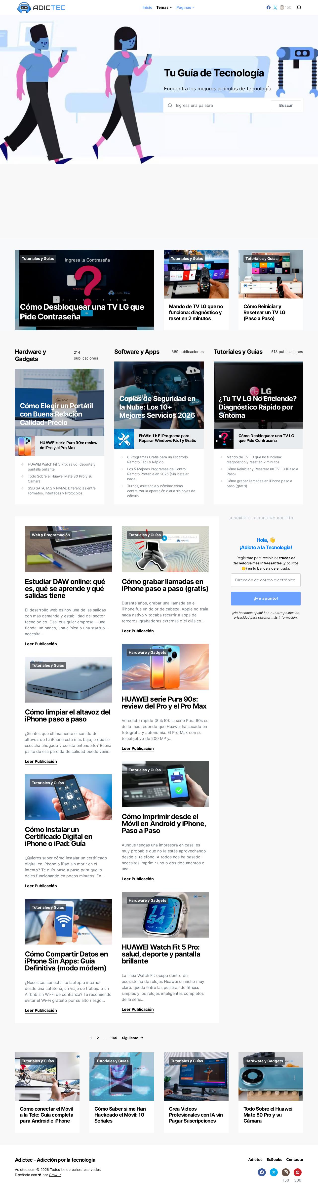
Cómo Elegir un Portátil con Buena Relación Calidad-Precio (56, 414)
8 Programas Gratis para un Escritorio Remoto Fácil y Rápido (157, 459)
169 (114, 1038)
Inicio (147, 7)
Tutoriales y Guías (38, 258)
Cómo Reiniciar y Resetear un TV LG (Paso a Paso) (264, 312)
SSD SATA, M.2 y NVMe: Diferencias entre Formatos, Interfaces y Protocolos (62, 490)
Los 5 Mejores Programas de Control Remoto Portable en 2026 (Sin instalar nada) (158, 474)
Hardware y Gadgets (30, 355)
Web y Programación (51, 535)
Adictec (255, 1159)
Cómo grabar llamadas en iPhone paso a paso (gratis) (259, 483)
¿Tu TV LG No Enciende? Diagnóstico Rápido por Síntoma (258, 406)
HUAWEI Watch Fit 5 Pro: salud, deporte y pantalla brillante (61, 466)
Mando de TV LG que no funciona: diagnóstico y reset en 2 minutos (196, 312)
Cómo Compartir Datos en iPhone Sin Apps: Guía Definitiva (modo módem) (66, 961)
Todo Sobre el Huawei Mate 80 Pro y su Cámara (60, 478)
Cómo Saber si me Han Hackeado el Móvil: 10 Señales (120, 1115)
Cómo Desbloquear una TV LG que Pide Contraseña (82, 311)
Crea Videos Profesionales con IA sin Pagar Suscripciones (196, 1115)
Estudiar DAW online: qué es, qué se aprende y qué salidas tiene (65, 588)
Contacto (294, 1159)
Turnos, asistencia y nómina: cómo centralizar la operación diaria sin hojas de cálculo (161, 491)
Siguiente (130, 1038)
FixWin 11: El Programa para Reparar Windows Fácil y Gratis (167, 438)
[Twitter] (275, 7)
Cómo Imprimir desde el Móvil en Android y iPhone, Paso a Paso (164, 823)
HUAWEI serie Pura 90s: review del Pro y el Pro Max (69, 445)
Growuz (55, 1175)
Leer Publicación (41, 643)
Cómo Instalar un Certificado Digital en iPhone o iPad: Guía (58, 836)
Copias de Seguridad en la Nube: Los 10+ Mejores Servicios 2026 (157, 406)
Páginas (183, 7)
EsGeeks (274, 1159)
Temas (162, 7)
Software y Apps (136, 351)
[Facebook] (269, 7)
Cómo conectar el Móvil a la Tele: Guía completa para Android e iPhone (46, 1115)
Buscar (286, 105)
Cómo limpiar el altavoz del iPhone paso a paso (68, 715)
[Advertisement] (159, 201)
